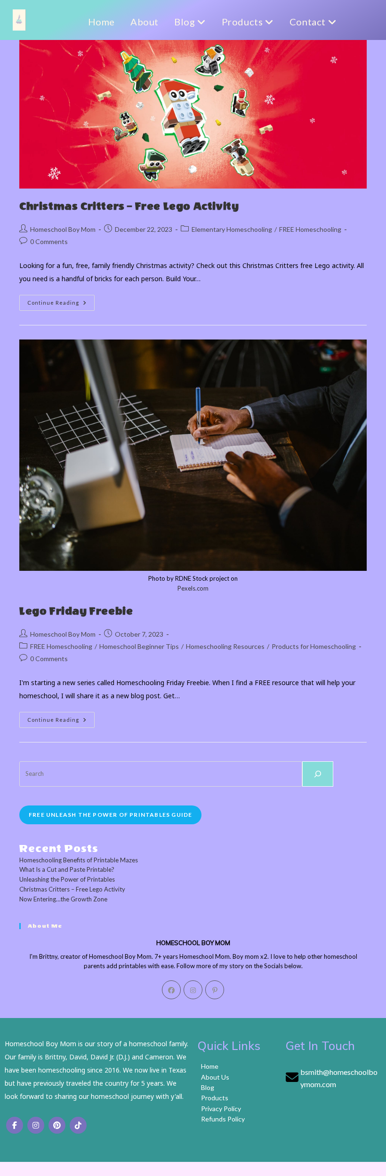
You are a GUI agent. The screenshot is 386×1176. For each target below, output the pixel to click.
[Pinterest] (214, 989)
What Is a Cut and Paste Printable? (66, 869)
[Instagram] (193, 989)
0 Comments (49, 241)
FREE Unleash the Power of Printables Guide (110, 814)
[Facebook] (171, 989)
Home (101, 21)
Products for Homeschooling (314, 646)
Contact (309, 21)
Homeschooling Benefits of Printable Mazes (78, 860)
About (144, 21)
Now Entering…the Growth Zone (63, 899)
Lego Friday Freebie (76, 611)
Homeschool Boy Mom (63, 229)
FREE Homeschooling (310, 229)
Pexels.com (193, 588)
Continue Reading (61, 305)
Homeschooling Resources (225, 646)
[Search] (317, 774)
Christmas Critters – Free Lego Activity (129, 206)
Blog (185, 21)
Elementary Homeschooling (232, 229)
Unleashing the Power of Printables (67, 879)
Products (243, 21)
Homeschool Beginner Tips (139, 646)
